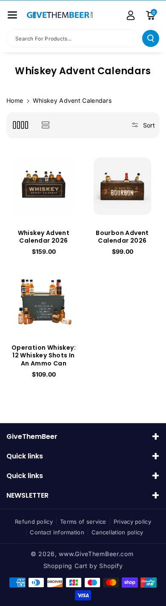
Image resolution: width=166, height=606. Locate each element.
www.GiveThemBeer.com (96, 553)
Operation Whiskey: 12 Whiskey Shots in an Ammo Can (43, 355)
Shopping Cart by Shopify (83, 565)
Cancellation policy (117, 532)
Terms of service (83, 521)
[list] (45, 125)
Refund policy (34, 521)
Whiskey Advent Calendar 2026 (44, 236)
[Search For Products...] (150, 38)
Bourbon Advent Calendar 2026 (122, 236)
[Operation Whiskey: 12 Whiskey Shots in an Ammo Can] (43, 301)
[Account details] (130, 15)
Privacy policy (132, 521)
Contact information (57, 532)
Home (14, 100)
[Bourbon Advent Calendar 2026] (122, 186)
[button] (12, 15)
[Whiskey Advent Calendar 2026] (43, 186)
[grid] (20, 125)
